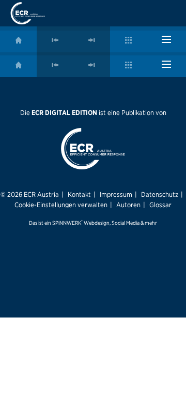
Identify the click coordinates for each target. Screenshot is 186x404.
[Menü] (166, 39)
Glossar (160, 204)
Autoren (128, 204)
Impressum (116, 194)
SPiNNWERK (66, 223)
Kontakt (79, 194)
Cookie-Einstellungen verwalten (60, 204)
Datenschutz (159, 194)
